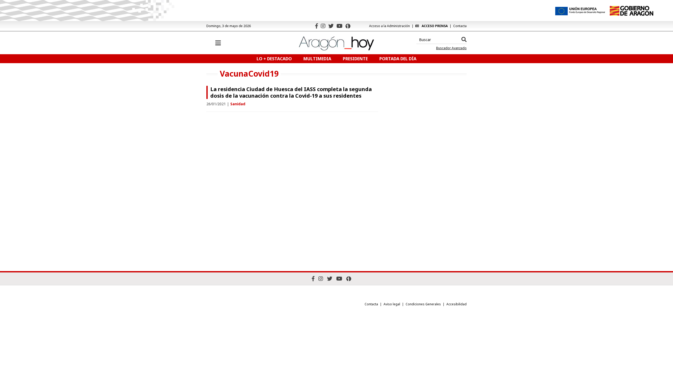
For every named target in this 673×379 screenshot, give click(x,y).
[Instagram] (323, 25)
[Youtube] (339, 25)
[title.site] (631, 11)
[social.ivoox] (347, 26)
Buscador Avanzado (451, 48)
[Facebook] (316, 25)
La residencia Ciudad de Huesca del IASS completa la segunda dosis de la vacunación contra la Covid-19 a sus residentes (291, 92)
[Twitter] (331, 25)
